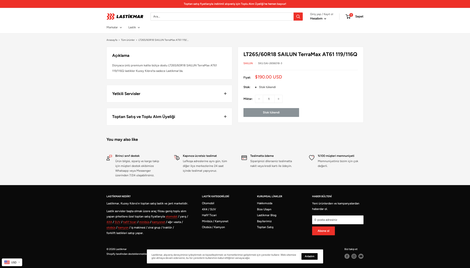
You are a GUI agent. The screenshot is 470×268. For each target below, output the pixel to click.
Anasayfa (111, 40)
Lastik (132, 27)
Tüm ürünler (128, 40)
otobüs (110, 227)
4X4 (109, 222)
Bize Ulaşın (264, 209)
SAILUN (248, 63)
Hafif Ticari (209, 215)
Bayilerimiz (264, 221)
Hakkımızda (264, 203)
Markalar (112, 27)
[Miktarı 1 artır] (278, 99)
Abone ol (323, 231)
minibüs (144, 222)
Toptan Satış (265, 227)
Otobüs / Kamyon (213, 227)
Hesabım (316, 18)
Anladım (309, 256)
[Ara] (298, 16)
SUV (117, 222)
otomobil (171, 216)
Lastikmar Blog (266, 215)
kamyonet (158, 222)
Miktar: (248, 99)
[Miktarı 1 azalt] (259, 99)
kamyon (123, 227)
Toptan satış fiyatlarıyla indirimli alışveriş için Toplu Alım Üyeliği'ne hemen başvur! (235, 4)
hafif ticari (130, 222)
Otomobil (208, 203)
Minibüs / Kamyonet (215, 221)
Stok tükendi (271, 112)
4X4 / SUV (209, 209)
